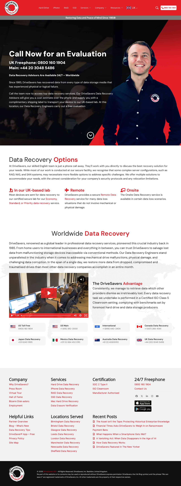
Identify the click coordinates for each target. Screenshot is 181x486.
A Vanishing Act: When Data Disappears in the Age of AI (126, 438)
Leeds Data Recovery (62, 434)
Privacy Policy (16, 438)
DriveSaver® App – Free (22, 434)
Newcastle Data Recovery (65, 446)
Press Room (15, 388)
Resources (115, 7)
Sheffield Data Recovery (64, 451)
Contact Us (140, 388)
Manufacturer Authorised (106, 392)
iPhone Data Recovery (63, 388)
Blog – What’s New (19, 425)
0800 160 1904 (142, 384)
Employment (15, 405)
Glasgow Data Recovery (64, 429)
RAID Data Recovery (62, 392)
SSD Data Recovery (61, 397)
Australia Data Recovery (115, 339)
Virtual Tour (15, 392)
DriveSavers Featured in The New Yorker (118, 446)
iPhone (56, 7)
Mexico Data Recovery (71, 339)
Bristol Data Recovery (62, 425)
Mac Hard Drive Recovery (64, 401)
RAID (66, 7)
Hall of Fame (16, 397)
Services (84, 7)
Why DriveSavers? (18, 384)
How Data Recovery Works (110, 442)
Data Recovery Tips (19, 429)
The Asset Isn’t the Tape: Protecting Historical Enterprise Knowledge (132, 421)
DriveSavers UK (49, 471)
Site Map (14, 442)
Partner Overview (18, 421)
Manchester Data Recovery (65, 442)
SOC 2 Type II (100, 384)
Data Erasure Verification (64, 405)
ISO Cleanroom (101, 388)
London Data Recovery (63, 438)
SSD (74, 7)
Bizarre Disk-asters (19, 401)
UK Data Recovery (154, 339)
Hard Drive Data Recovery (65, 384)
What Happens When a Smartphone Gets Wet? (121, 434)
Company (99, 7)
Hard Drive (44, 7)
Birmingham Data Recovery (65, 421)
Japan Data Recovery (29, 339)
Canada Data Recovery (156, 325)
